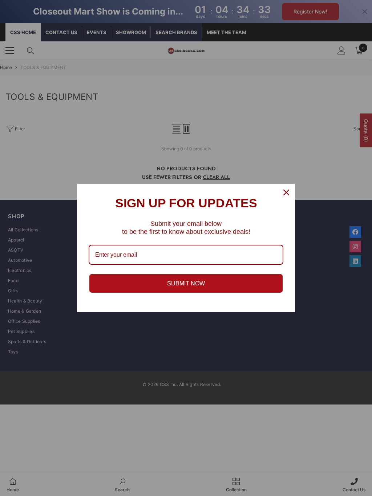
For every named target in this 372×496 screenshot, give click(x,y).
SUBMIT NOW (186, 283)
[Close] (286, 192)
